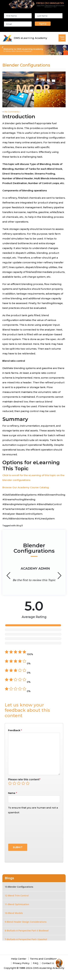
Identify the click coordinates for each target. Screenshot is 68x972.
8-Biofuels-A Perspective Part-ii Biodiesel (27, 930)
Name (11, 793)
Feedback (15, 730)
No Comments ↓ (13, 111)
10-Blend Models (14, 913)
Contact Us (48, 963)
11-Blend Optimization (17, 904)
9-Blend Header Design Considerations (25, 921)
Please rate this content (24, 779)
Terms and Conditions (43, 958)
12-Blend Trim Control (17, 895)
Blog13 (19, 525)
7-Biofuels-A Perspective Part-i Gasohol (26, 939)
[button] (59, 575)
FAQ (35, 963)
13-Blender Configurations (19, 886)
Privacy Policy (21, 963)
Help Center (18, 958)
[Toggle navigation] (62, 38)
